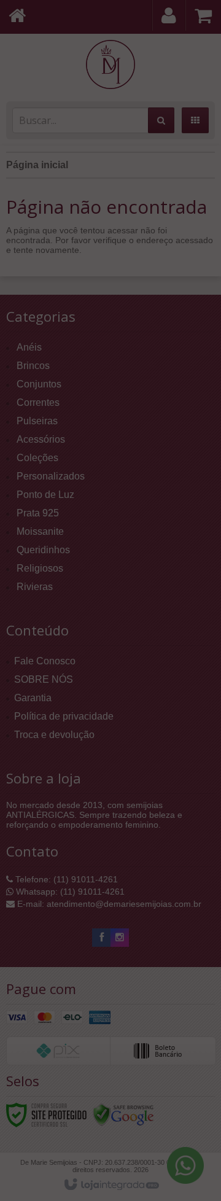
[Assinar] (170, 164)
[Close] (203, 80)
